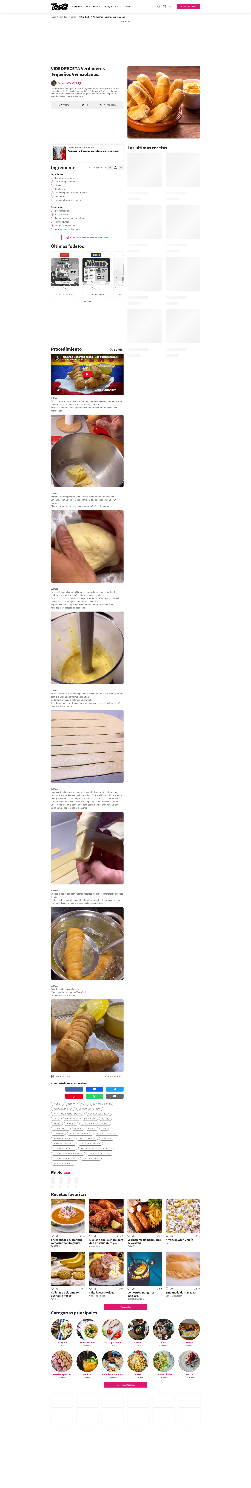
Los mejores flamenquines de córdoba (144, 1241)
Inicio (53, 17)
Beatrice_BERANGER (67, 83)
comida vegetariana (98, 1114)
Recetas (96, 6)
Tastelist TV (129, 6)
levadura (58, 1134)
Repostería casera (107, 1134)
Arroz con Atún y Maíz (179, 1239)
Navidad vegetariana (99, 1154)
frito (56, 1119)
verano (105, 1119)
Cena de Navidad (90, 1159)
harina (91, 1129)
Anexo (138, 1374)
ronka (53, 1299)
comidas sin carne (102, 1104)
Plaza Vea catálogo (59, 288)
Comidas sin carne (67, 17)
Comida (138, 1342)
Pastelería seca (87, 1139)
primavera (89, 1119)
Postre (189, 1374)
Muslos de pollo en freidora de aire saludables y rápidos (106, 1241)
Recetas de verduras (80, 1134)
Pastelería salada (63, 1139)
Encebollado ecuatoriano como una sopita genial (66, 1241)
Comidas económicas (90, 1109)
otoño (56, 1124)
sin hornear (71, 1119)
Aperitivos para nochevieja (67, 1154)
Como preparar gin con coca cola (141, 1294)
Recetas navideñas (63, 1164)
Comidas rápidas (163, 1374)
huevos (78, 1129)
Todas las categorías (125, 1385)
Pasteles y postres (62, 1374)
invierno (71, 1124)
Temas (87, 6)
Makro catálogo (89, 288)
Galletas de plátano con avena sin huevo (65, 1294)
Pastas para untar (113, 1342)
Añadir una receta (189, 7)
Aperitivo (107, 1139)
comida (71, 1104)
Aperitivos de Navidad (64, 1159)
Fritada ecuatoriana (102, 1292)
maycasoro (94, 1246)
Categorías (77, 6)
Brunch (189, 1342)
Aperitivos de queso (63, 1149)
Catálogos (107, 6)
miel (104, 1129)
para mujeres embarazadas (67, 1114)
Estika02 (131, 1246)
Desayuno (62, 1342)
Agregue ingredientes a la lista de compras (89, 237)
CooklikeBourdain (97, 1296)
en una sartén (60, 1129)
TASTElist (55, 1246)
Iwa (167, 1243)
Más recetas (125, 1307)
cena (83, 1104)
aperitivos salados (90, 1144)
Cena (163, 1342)
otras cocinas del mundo (95, 1124)
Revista (118, 6)
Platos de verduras (63, 1144)
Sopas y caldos (87, 1342)
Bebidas (87, 1374)
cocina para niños (63, 1109)
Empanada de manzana (181, 1292)
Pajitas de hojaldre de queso (96, 1149)
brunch (57, 1104)
